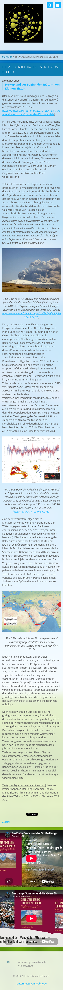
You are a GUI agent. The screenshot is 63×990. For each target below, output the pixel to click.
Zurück (6, 821)
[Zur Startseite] (31, 23)
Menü (58, 5)
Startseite (7, 56)
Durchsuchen (50, 5)
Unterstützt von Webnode (32, 983)
